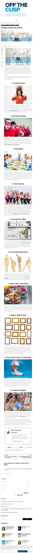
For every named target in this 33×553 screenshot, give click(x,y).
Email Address (4, 481)
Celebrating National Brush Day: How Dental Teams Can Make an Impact (26, 534)
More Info (25, 551)
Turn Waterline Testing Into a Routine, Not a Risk (9, 512)
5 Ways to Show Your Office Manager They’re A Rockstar (10, 541)
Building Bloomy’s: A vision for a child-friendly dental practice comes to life (10, 527)
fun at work (9, 450)
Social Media (17, 25)
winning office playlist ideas (14, 110)
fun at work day (13, 450)
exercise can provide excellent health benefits (21, 213)
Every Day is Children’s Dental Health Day (9, 534)
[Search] (31, 20)
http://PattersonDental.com (17, 441)
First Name (3, 485)
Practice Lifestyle (12, 25)
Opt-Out (22, 551)
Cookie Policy (30, 551)
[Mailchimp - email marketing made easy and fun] (19, 495)
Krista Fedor (14, 432)
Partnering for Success (5, 506)
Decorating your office (26, 242)
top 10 (22, 450)
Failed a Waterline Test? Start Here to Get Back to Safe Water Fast (12, 501)
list (20, 450)
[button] (16, 20)
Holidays (2, 25)
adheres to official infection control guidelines (12, 144)
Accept (19, 551)
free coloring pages (22, 416)
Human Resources (7, 25)
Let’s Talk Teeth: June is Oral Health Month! (26, 541)
